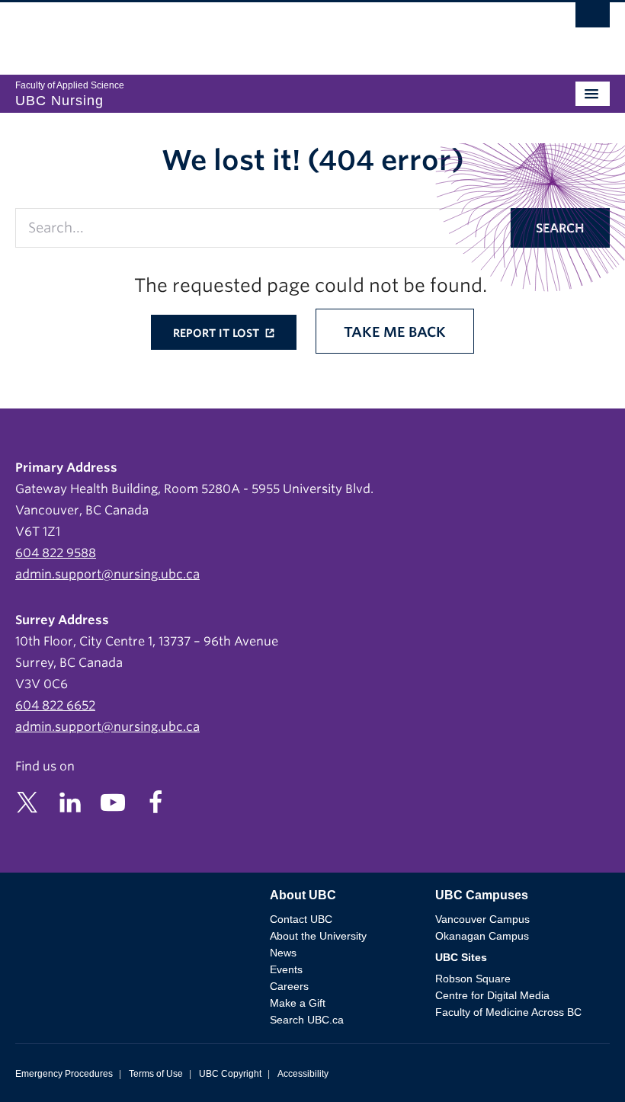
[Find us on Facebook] (155, 801)
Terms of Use (156, 1073)
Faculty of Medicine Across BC (508, 1012)
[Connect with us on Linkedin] (70, 801)
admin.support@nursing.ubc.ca (107, 574)
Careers (289, 986)
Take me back (395, 332)
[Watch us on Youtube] (113, 801)
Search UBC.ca (307, 1020)
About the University (318, 936)
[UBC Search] (592, 19)
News (283, 953)
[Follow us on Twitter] (27, 801)
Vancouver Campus (482, 919)
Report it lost (217, 333)
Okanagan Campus (482, 936)
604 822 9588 (55, 553)
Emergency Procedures (64, 1073)
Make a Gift (297, 1003)
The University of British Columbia (223, 31)
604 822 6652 (55, 705)
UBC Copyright (230, 1073)
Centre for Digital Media (492, 995)
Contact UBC (301, 919)
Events (286, 969)
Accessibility (303, 1073)
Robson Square (473, 978)
